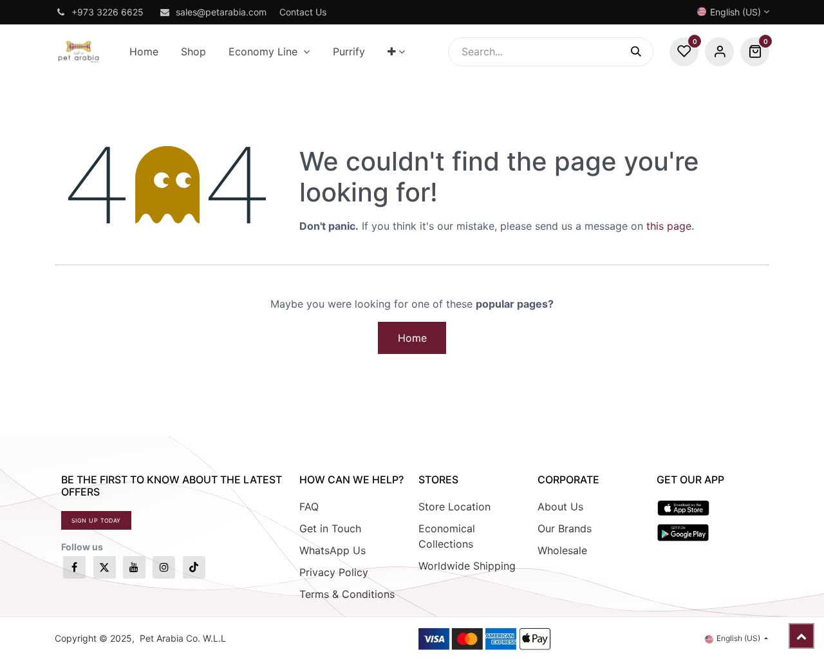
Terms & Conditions (347, 594)
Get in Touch (330, 528)
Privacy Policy (333, 572)
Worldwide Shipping (467, 565)
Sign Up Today (96, 520)
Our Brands (565, 528)
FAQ (309, 506)
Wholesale (562, 550)
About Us (560, 506)
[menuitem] (143, 51)
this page (668, 225)
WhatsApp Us (332, 550)
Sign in (719, 51)
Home (412, 337)
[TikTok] (194, 567)
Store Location (454, 506)
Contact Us (302, 11)
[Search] (642, 51)
